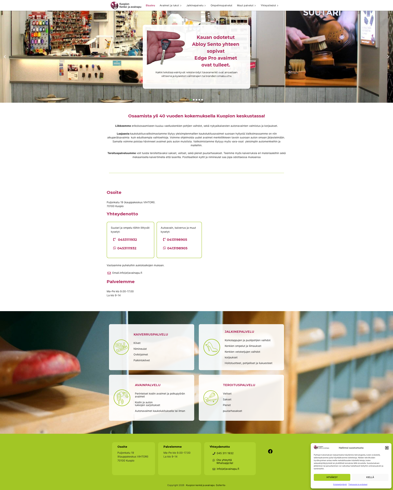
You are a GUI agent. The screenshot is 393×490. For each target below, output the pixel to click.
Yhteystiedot (268, 5)
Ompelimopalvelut (221, 5)
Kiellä (370, 477)
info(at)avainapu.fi (228, 468)
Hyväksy (332, 477)
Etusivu (150, 5)
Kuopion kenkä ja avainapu (200, 485)
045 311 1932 (225, 453)
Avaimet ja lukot (169, 5)
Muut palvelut (245, 5)
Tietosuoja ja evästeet (357, 484)
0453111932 (127, 240)
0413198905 (177, 240)
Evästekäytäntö (340, 484)
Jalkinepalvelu (194, 5)
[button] (386, 447)
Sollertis (220, 485)
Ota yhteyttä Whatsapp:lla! (224, 461)
